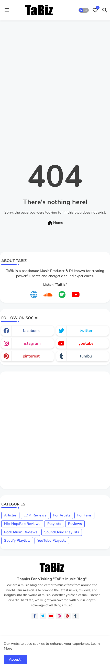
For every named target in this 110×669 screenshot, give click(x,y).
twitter (86, 330)
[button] (84, 10)
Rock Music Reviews (20, 532)
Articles (10, 515)
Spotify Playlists (17, 540)
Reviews (75, 523)
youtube (86, 343)
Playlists (54, 523)
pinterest (31, 356)
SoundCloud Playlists (61, 532)
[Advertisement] (55, 81)
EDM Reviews (35, 515)
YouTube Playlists (51, 540)
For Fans (84, 515)
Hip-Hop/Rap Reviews (22, 523)
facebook (31, 330)
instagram (31, 343)
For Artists (61, 515)
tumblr (86, 356)
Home (55, 223)
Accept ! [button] (15, 659)
